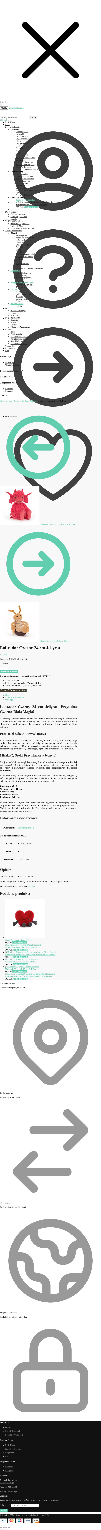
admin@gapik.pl (7, 1482)
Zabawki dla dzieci (21, 401)
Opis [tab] (7, 695)
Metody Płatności (12, 1431)
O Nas (8, 1427)
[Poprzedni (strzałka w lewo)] (1, 1529)
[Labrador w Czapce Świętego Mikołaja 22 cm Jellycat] (30, 974)
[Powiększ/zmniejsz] (1, 1527)
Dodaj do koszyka (31, 207)
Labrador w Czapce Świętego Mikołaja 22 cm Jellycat (28, 976)
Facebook (9, 389)
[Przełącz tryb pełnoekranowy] (4, 1527)
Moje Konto (10, 122)
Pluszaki (34, 401)
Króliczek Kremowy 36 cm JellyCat (20, 962)
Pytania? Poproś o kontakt (13, 690)
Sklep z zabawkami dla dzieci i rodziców (32, 1515)
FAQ (7, 1456)
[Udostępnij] (6, 1527)
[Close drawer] (1, 104)
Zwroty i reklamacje (8, 1491)
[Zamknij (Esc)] (9, 1527)
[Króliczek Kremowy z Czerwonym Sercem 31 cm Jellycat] (31, 952)
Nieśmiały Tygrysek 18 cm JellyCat (20, 969)
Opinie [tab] (8, 700)
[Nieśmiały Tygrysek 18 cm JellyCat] (22, 967)
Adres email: (5, 1505)
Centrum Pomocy (12, 220)
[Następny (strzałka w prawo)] (4, 1529)
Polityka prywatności (14, 1435)
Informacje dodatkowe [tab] (14, 697)
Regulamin (9, 1453)
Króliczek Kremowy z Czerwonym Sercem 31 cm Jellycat (30, 955)
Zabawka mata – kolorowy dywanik (31, 205)
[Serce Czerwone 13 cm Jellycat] (25, 938)
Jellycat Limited (26, 827)
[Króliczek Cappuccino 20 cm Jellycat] (23, 945)
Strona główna (6, 401)
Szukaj (33, 117)
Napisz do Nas (6, 377)
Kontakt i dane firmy (13, 1449)
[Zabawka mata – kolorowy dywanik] (38, 202)
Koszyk (8, 318)
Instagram (9, 391)
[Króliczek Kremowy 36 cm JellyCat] (22, 959)
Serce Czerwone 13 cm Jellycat (18, 940)
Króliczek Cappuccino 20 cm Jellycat (21, 947)
